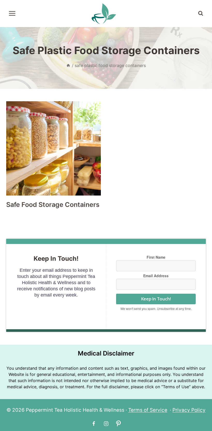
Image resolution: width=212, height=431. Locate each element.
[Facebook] (94, 423)
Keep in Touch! (156, 299)
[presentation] (53, 148)
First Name (156, 257)
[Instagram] (106, 423)
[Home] (68, 65)
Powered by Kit (155, 314)
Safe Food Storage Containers (53, 204)
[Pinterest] (118, 423)
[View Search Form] (200, 13)
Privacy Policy (189, 410)
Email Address (156, 275)
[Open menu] (12, 13)
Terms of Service (147, 410)
